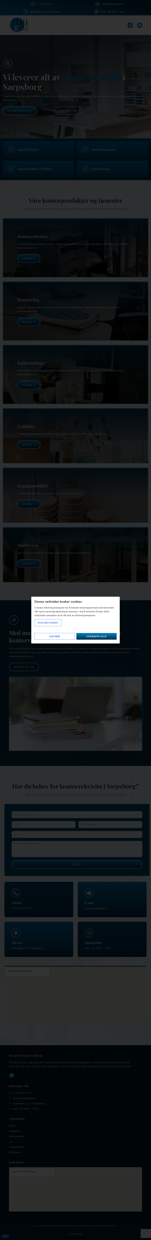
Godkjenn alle (96, 636)
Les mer (54, 636)
